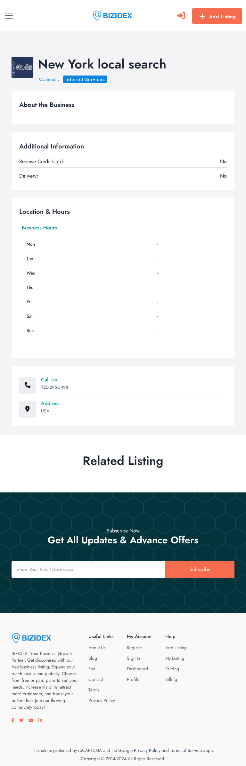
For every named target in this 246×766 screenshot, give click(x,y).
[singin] (181, 15)
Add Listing (222, 16)
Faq (91, 669)
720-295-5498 (54, 387)
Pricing (172, 669)
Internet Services (85, 79)
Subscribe (199, 569)
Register (134, 647)
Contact (95, 679)
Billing (171, 679)
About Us (97, 647)
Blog (92, 658)
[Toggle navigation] (9, 15)
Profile (133, 679)
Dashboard (137, 669)
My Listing (174, 658)
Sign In (133, 658)
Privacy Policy (101, 700)
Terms (94, 690)
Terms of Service (186, 750)
